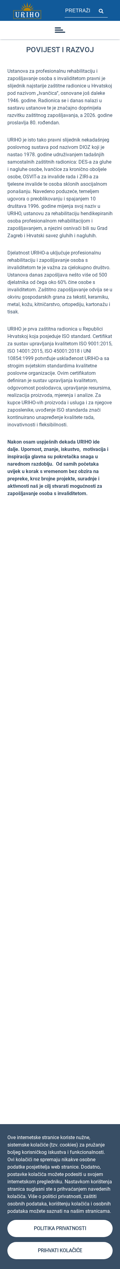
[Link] (27, 10)
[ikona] (60, 30)
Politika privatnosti (60, 1228)
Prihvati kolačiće (60, 1250)
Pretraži (101, 10)
